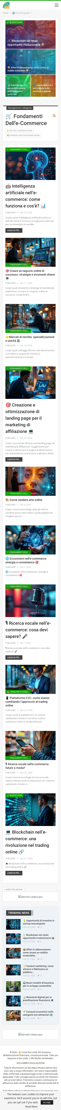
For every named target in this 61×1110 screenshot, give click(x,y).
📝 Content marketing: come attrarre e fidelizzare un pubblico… (38, 969)
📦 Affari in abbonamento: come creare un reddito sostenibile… (37, 952)
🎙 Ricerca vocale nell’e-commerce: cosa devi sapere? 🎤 (28, 630)
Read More (31, 1106)
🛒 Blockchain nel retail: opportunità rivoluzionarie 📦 (38, 936)
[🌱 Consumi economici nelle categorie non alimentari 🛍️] (13, 1015)
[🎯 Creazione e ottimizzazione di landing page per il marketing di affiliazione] (30, 382)
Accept (47, 1102)
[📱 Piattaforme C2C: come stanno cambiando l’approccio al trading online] (30, 679)
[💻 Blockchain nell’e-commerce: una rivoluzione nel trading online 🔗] (30, 809)
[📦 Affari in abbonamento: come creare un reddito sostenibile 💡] (30, 62)
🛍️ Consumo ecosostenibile (19, 692)
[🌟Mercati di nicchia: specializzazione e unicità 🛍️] (30, 318)
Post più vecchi (14, 889)
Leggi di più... (14, 230)
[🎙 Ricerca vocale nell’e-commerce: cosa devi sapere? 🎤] (30, 600)
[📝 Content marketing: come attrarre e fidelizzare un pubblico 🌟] (13, 970)
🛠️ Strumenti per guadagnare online (23, 135)
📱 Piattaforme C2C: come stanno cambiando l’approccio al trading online (27, 701)
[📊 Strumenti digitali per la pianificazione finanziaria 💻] (13, 1001)
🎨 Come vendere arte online (23, 500)
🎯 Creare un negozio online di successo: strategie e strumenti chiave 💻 (30, 274)
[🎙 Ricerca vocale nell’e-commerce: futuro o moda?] (30, 745)
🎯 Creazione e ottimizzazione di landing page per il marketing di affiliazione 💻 (23, 418)
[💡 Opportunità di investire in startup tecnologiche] (13, 924)
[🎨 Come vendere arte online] (30, 481)
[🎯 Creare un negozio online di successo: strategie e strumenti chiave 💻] (30, 252)
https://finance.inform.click (44, 1067)
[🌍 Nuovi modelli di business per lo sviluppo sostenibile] (13, 986)
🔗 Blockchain (14, 22)
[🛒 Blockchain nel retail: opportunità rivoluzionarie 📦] (30, 34)
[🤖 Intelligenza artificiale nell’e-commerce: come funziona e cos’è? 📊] (30, 164)
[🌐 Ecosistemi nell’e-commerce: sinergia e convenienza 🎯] (30, 539)
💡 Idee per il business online (19, 131)
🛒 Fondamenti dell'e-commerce (19, 149)
